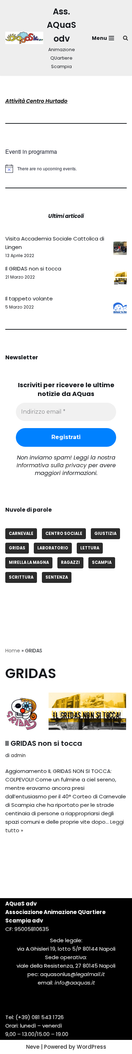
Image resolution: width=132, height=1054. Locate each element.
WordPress (91, 1046)
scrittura (21, 577)
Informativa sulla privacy (52, 465)
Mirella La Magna (29, 562)
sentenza (56, 577)
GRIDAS (17, 548)
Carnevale (21, 533)
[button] (125, 38)
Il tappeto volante (29, 298)
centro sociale (63, 533)
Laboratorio (52, 548)
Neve (32, 1046)
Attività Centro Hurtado (36, 101)
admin (18, 755)
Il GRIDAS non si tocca (33, 268)
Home (12, 650)
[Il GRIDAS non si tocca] (66, 712)
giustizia (105, 533)
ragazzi (70, 562)
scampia (102, 562)
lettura (89, 548)
